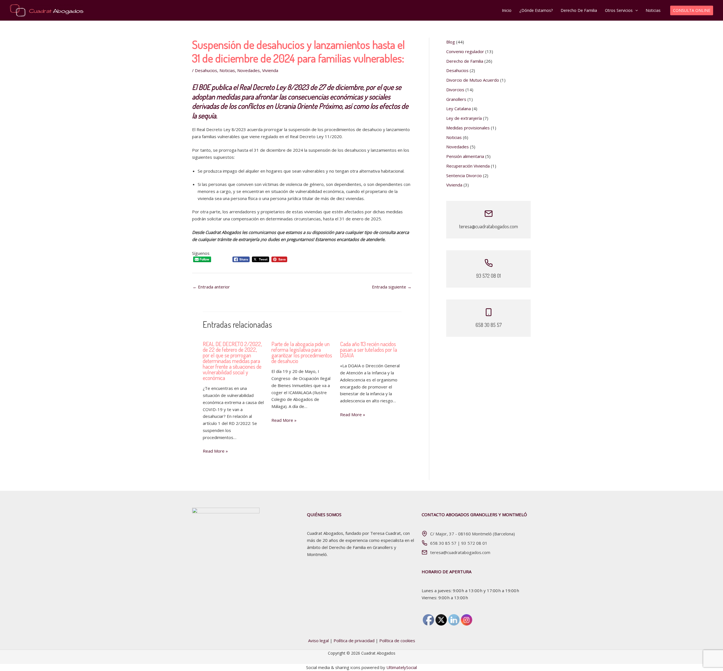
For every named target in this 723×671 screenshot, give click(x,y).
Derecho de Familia (464, 61)
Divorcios (455, 89)
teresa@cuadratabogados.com (460, 552)
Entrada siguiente (391, 287)
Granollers (456, 99)
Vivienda (270, 70)
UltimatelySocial (401, 667)
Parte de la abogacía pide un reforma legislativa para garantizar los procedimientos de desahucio (301, 352)
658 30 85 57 (443, 543)
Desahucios (206, 70)
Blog (450, 42)
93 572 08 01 (474, 543)
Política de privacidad (354, 640)
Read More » (215, 451)
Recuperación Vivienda (468, 166)
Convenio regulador (465, 51)
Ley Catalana (458, 108)
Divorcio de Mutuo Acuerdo (472, 80)
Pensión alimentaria (465, 156)
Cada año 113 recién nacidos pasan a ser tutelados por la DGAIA (368, 349)
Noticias (227, 70)
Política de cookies (397, 640)
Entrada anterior (211, 287)
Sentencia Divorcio (464, 175)
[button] (635, 10)
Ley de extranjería (464, 118)
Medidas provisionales (468, 128)
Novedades (248, 70)
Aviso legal (318, 640)
